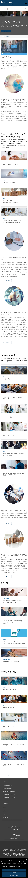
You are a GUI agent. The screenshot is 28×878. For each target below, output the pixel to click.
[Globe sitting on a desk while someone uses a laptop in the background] (14, 83)
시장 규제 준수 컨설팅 (7, 785)
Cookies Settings (14, 870)
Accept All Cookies (14, 875)
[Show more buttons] (26, 54)
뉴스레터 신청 (6, 817)
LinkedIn (15, 845)
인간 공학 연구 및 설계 (7, 788)
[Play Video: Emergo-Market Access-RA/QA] (14, 46)
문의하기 (6, 31)
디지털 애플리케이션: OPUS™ (9, 797)
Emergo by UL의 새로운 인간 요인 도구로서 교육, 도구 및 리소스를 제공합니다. (14, 836)
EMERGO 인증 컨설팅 (6, 36)
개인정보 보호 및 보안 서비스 (9, 791)
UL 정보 (4, 808)
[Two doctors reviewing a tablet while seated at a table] (14, 241)
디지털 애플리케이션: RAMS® (9, 794)
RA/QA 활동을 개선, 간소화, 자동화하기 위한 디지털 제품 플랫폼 (14, 828)
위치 (4, 814)
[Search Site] (23, 3)
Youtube (12, 845)
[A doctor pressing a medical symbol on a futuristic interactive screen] (14, 296)
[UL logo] (7, 3)
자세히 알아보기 (6, 280)
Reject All (14, 872)
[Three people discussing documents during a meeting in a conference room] (14, 494)
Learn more (17, 866)
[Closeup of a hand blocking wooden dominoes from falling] (14, 538)
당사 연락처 (5, 811)
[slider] (14, 54)
